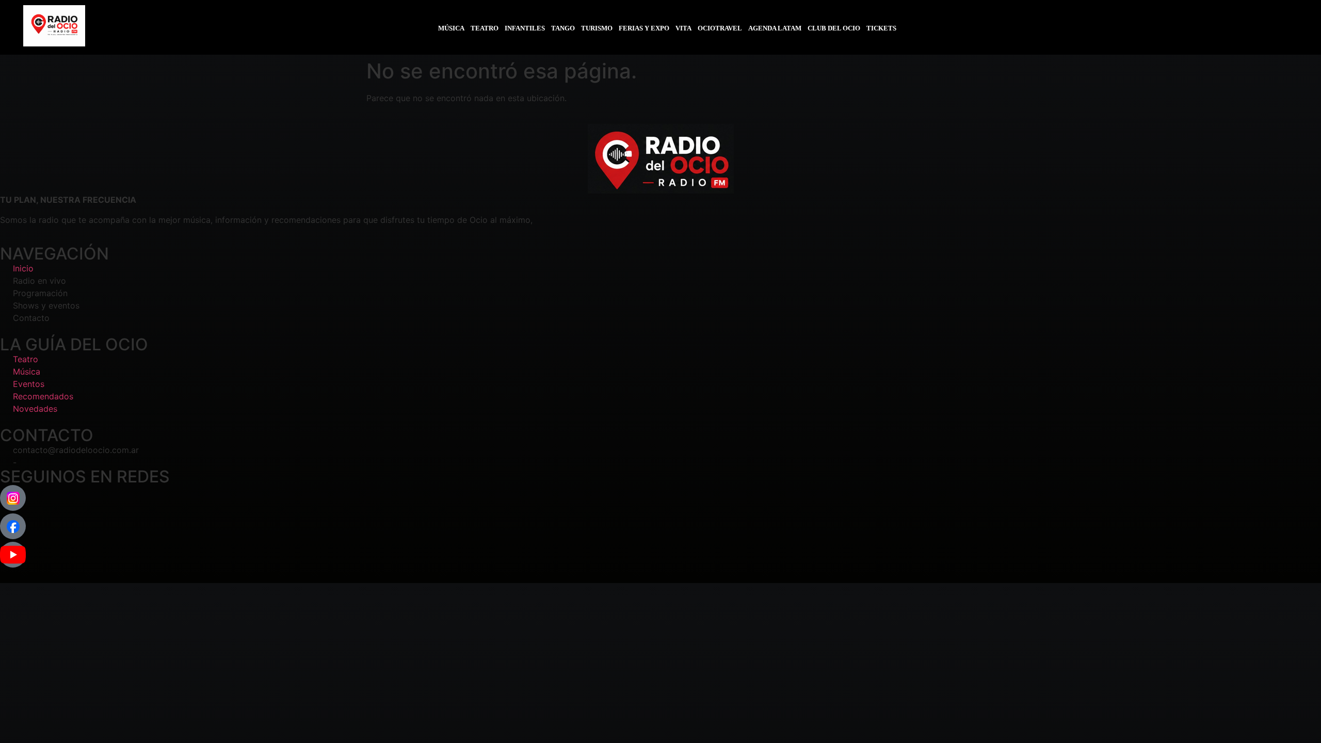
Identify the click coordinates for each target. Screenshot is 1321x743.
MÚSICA (451, 28)
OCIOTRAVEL (720, 28)
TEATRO (484, 28)
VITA (683, 28)
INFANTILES (525, 28)
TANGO (563, 28)
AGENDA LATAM (774, 28)
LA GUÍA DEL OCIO (74, 344)
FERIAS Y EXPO (644, 28)
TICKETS (881, 28)
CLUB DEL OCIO (834, 28)
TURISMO (597, 28)
